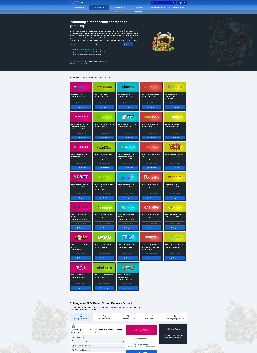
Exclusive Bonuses (105, 319)
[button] (97, 44)
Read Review (248, 329)
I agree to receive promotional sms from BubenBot (86, 54)
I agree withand (87, 49)
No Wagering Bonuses (175, 319)
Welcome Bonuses (152, 319)
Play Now (247, 333)
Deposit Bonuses (128, 319)
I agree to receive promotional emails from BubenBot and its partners (91, 52)
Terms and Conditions (85, 49)
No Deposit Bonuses (81, 319)
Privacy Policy (98, 49)
